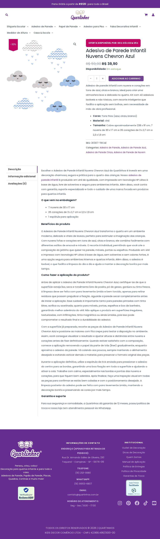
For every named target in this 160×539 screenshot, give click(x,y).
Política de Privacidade (134, 471)
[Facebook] (137, 503)
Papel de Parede (68, 26)
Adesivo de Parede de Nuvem (129, 152)
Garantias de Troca (133, 475)
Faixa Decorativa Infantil (124, 26)
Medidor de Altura (17, 32)
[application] (26, 26)
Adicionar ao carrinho (126, 78)
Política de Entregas (134, 466)
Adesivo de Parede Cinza (99, 152)
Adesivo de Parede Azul (133, 147)
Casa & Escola (42, 32)
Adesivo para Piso (94, 26)
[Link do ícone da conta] (153, 14)
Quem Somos (133, 457)
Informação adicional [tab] (22, 176)
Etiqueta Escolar (16, 26)
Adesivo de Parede (42, 26)
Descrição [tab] (14, 169)
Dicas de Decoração (134, 452)
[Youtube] (154, 503)
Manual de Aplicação (133, 461)
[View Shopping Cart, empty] (146, 15)
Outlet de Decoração (133, 447)
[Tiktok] (145, 503)
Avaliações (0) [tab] (17, 183)
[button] (6, 15)
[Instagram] (120, 503)
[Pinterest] (128, 503)
